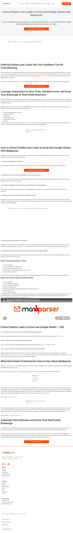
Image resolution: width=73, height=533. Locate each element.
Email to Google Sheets (8, 502)
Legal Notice (5, 524)
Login (53, 3)
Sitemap (4, 493)
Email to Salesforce (7, 504)
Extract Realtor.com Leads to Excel (36, 29)
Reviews (32, 3)
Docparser (4, 491)
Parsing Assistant (6, 474)
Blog (3, 490)
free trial (19, 165)
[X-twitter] (6, 464)
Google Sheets (48, 76)
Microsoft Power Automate (15, 354)
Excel (42, 76)
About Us (4, 483)
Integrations (38, 3)
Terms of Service (6, 522)
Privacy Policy (5, 519)
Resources (48, 3)
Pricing (43, 3)
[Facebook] (8, 464)
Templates (27, 3)
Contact (4, 488)
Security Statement (6, 529)
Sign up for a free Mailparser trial (36, 170)
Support (4, 484)
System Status (5, 486)
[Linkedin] (3, 464)
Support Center (5, 476)
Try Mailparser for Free (36, 441)
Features (22, 3)
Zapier (5, 354)
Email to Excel (5, 500)
